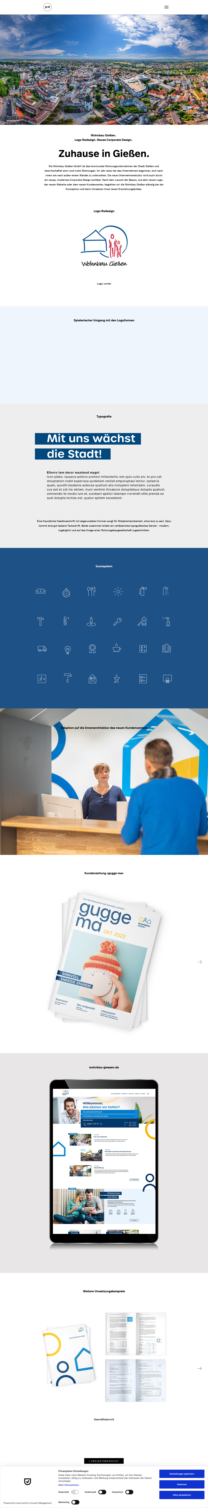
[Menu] (166, 7)
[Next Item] (200, 962)
